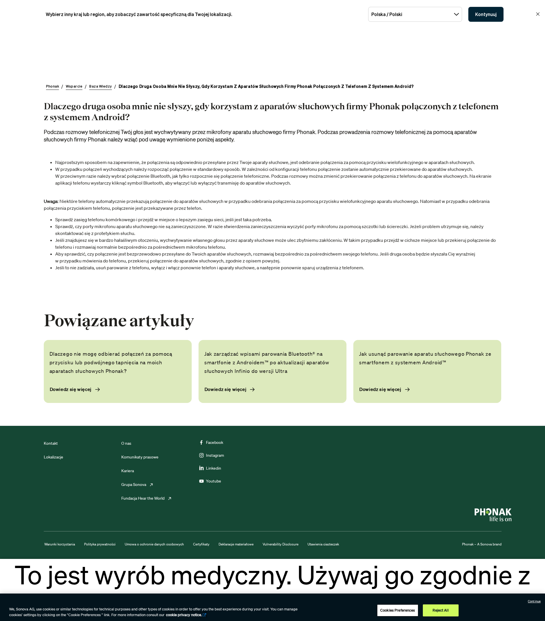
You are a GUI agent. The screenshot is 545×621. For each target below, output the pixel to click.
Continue (534, 601)
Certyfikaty (201, 544)
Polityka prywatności (100, 544)
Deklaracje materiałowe (236, 544)
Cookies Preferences (397, 610)
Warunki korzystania (59, 544)
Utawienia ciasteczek (323, 544)
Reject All (440, 610)
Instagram (215, 455)
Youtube (213, 481)
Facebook (214, 442)
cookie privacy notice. (184, 614)
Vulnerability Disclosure (280, 544)
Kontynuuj (486, 14)
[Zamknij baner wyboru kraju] (537, 14)
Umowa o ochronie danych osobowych (154, 544)
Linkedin (213, 468)
